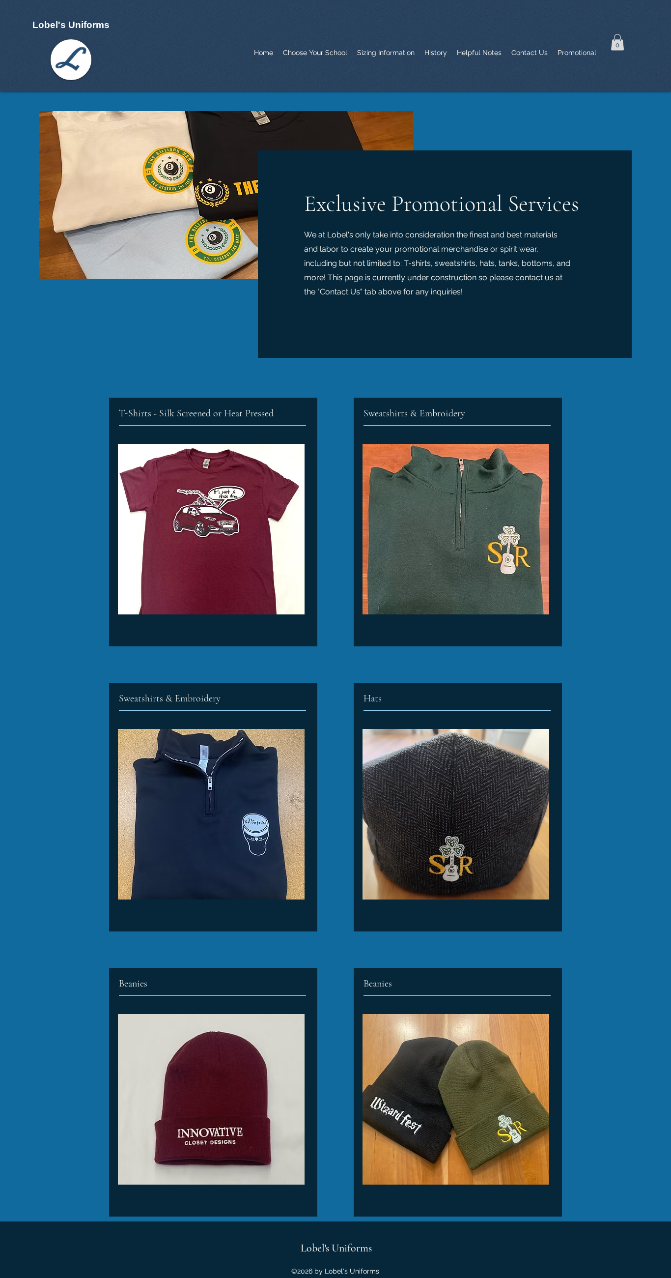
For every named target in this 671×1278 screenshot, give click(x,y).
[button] (617, 42)
